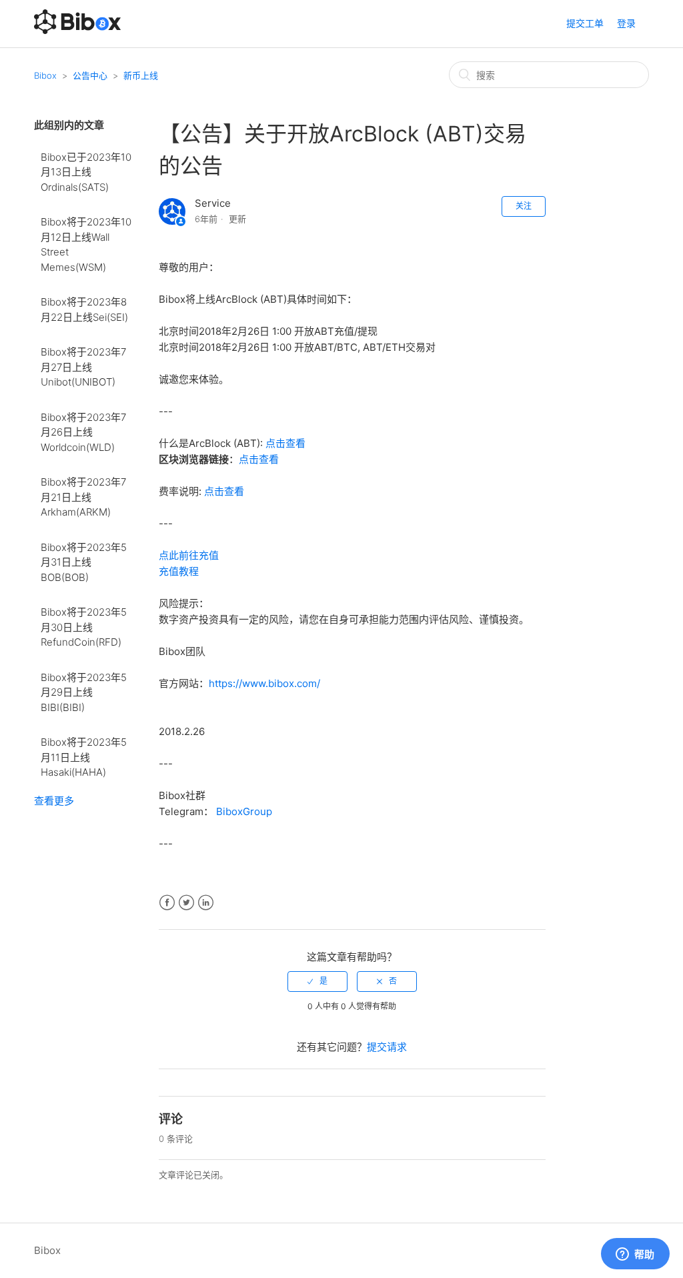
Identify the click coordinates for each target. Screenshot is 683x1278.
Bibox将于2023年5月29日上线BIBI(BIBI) (84, 692)
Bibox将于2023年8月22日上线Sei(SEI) (84, 309)
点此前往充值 (189, 555)
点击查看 (285, 443)
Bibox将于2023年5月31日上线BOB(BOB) (84, 562)
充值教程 (179, 571)
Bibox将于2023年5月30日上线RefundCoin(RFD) (84, 627)
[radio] (317, 981)
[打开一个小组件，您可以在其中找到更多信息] (635, 1254)
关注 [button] (524, 206)
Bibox (45, 75)
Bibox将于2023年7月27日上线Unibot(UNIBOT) (83, 367)
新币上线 (140, 75)
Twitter (186, 902)
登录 (626, 23)
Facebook (167, 902)
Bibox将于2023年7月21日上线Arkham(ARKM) (83, 497)
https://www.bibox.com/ (264, 683)
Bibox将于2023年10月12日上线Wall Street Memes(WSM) (86, 244)
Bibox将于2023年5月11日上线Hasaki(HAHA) (84, 757)
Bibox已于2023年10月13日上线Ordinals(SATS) (86, 172)
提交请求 (387, 1047)
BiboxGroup (244, 811)
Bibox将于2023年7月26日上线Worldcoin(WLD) (83, 432)
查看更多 (54, 800)
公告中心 (90, 75)
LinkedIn (205, 902)
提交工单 (585, 23)
